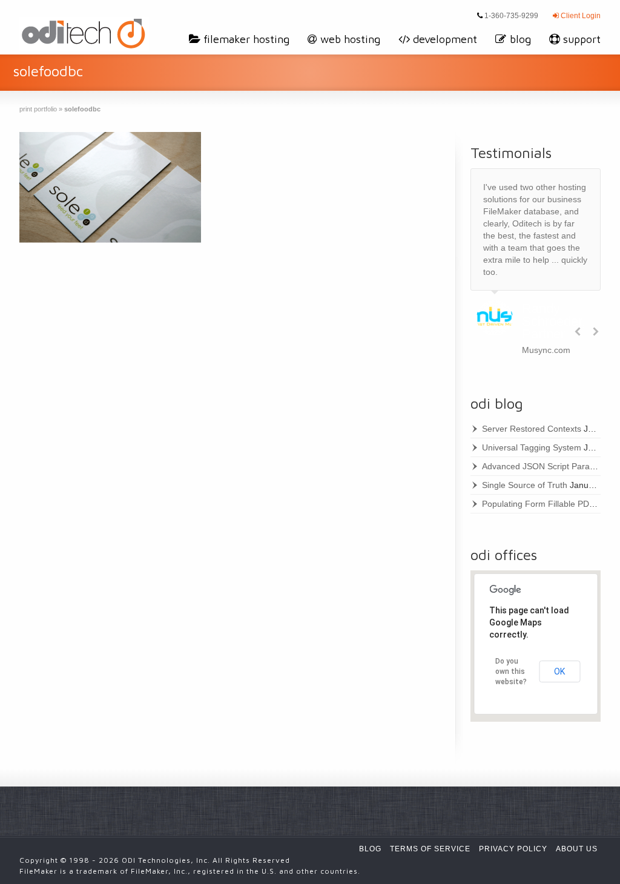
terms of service (430, 849)
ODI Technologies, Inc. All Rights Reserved (206, 860)
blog (520, 39)
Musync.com (546, 350)
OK (559, 671)
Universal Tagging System (531, 447)
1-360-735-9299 (510, 16)
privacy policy (513, 849)
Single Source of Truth (524, 485)
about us (577, 849)
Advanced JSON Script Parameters (549, 466)
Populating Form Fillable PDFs (540, 504)
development (445, 39)
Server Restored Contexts (531, 429)
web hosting (350, 39)
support (582, 39)
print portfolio (38, 109)
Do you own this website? (511, 671)
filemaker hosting (246, 39)
